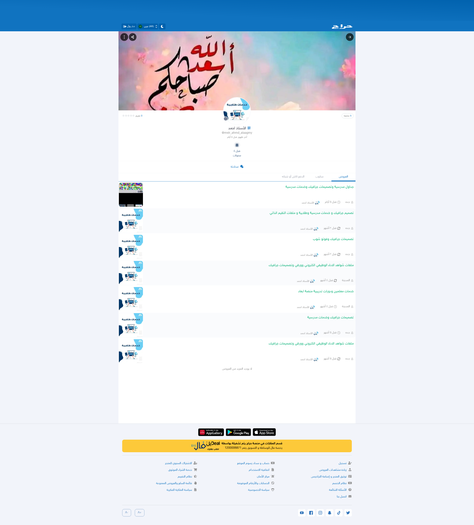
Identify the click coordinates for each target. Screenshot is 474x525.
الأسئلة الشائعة (338, 490)
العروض (343, 177)
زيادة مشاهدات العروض (333, 470)
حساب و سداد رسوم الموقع (253, 463)
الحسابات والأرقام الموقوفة (253, 483)
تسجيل (343, 463)
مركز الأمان (263, 477)
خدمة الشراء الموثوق (180, 470)
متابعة (347, 116)
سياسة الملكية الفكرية (179, 490)
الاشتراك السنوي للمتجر (178, 463)
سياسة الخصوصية (258, 490)
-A (126, 512)
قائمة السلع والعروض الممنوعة (174, 483)
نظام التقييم (185, 477)
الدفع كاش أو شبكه (293, 177)
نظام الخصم (339, 483)
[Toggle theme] (162, 26)
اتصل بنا (342, 497)
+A (139, 512)
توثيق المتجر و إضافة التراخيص (329, 477)
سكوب (319, 177)
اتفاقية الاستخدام (259, 470)
